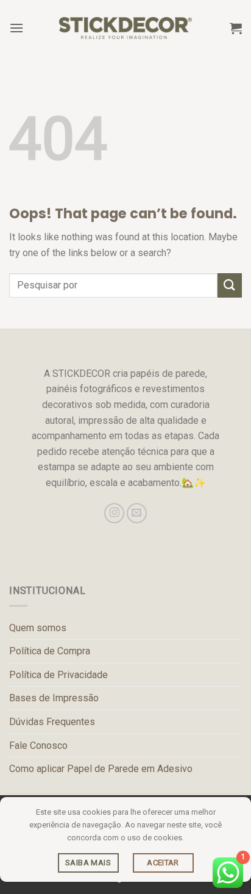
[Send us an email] (137, 513)
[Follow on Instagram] (114, 513)
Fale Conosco (38, 745)
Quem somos (37, 628)
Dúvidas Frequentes (52, 722)
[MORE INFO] (88, 863)
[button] (16, 28)
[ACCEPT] (163, 863)
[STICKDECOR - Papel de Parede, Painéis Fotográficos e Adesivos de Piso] (126, 28)
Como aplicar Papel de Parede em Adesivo (101, 768)
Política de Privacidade (58, 675)
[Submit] (229, 285)
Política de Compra (49, 651)
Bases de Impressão (54, 698)
